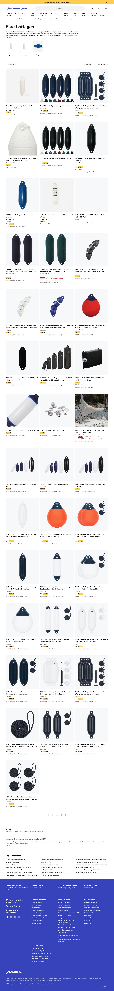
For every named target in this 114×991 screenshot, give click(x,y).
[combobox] (102, 64)
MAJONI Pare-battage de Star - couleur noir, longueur (90, 159)
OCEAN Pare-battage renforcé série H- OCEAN (22, 430)
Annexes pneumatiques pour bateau (52, 859)
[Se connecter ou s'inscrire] (102, 8)
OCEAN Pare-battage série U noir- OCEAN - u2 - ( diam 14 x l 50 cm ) (22, 379)
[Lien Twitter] (11, 917)
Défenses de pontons (12, 54)
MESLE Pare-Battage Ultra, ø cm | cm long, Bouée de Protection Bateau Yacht (21, 588)
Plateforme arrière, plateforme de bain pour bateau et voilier (25, 875)
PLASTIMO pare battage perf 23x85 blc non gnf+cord (56, 485)
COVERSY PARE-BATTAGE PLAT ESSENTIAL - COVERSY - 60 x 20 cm (90, 431)
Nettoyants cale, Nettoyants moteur (52, 872)
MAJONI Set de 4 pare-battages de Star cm (55, 106)
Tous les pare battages (37, 54)
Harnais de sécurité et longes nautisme (18, 867)
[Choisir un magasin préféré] (93, 8)
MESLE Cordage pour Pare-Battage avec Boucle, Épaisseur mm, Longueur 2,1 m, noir (21, 745)
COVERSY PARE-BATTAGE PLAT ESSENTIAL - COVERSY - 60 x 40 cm (90, 379)
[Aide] (97, 8)
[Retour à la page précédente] (50, 815)
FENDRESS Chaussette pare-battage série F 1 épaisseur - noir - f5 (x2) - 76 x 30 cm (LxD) (22, 270)
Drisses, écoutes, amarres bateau (51, 867)
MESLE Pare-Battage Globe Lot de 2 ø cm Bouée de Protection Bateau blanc (89, 588)
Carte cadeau (102, 14)
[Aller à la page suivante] (63, 815)
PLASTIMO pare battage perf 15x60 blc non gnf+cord (90, 485)
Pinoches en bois (46, 862)
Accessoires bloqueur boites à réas (87, 862)
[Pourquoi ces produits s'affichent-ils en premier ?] (84, 64)
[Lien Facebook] (7, 917)
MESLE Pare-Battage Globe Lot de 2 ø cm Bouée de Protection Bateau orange (89, 535)
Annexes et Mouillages (13, 862)
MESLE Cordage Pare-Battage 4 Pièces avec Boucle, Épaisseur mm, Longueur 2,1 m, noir (22, 798)
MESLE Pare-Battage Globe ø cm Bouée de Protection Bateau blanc (21, 640)
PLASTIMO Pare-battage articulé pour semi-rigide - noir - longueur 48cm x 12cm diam (90, 270)
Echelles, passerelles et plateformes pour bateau (91, 865)
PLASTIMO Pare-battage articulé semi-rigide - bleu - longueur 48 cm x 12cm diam (56, 326)
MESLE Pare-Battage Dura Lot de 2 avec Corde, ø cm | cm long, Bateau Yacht (91, 640)
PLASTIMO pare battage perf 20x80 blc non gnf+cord (21, 485)
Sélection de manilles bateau (85, 867)
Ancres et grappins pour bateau (16, 859)
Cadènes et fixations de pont (50, 875)
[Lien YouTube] (15, 917)
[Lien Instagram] (18, 917)
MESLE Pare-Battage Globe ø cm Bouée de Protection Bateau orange (55, 535)
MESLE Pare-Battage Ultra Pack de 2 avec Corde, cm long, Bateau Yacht (55, 640)
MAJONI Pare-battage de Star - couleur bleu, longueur (22, 216)
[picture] (22, 86)
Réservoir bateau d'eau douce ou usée (18, 870)
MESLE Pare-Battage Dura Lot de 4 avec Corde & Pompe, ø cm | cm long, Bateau (91, 107)
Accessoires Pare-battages (25, 54)
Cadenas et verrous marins (49, 865)
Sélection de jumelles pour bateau (86, 872)
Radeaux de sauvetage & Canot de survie (19, 872)
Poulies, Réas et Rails (47, 870)
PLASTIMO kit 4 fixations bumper (52, 430)
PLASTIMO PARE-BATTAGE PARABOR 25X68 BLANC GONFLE (90, 216)
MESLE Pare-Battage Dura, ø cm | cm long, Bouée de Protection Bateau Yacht (21, 535)
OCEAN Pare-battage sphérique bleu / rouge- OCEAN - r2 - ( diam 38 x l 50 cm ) (91, 326)
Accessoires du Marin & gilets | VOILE (87, 870)
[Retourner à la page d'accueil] (17, 8)
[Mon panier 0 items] (106, 8)
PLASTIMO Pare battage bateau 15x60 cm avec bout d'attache (21, 107)
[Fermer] (106, 2)
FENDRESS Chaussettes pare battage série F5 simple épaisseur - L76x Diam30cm (56, 270)
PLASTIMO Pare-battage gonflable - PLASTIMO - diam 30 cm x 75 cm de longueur (57, 379)
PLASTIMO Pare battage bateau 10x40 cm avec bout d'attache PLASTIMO (21, 159)
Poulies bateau (10, 865)
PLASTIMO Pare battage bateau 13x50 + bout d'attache (56, 216)
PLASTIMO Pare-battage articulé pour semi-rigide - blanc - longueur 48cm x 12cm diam (21, 326)
